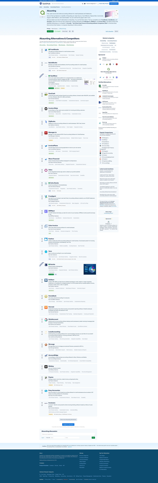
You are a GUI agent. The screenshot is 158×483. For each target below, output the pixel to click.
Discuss (56, 465)
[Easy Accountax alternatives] (45, 390)
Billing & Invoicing (105, 43)
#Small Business (70, 45)
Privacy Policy (48, 479)
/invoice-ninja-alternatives (47, 106)
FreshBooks (104, 19)
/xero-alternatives (45, 249)
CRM (41, 476)
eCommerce (70, 476)
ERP (115, 45)
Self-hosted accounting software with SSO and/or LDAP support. (108, 183)
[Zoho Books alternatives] (45, 183)
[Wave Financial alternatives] (45, 159)
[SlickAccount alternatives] (45, 319)
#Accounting (42, 45)
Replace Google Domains (105, 467)
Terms (53, 479)
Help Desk (45, 476)
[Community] (85, 3)
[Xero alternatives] (45, 251)
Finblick (108, 224)
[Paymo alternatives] (45, 377)
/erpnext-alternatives (45, 209)
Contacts (51, 465)
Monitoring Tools (97, 476)
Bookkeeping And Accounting (107, 45)
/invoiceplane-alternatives (47, 144)
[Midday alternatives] (45, 366)
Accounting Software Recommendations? (108, 191)
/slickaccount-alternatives (46, 317)
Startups (54, 0)
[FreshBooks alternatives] (45, 49)
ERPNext (93, 21)
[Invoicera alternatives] (45, 403)
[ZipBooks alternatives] (45, 121)
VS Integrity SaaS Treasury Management (107, 148)
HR (74, 476)
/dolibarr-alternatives (45, 278)
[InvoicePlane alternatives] (45, 146)
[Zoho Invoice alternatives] (45, 226)
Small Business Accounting (105, 51)
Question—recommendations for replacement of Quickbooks (106, 171)
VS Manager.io (105, 137)
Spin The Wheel (79, 479)
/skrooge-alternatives (45, 342)
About (60, 465)
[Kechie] (45, 264)
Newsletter (81, 467)
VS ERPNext (104, 139)
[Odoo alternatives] (45, 170)
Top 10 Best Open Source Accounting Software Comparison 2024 (90, 23)
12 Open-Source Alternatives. (49, 42)
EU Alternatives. (59, 42)
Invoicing (113, 47)
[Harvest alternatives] (45, 307)
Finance (104, 476)
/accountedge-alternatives (47, 353)
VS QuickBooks (105, 141)
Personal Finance (105, 49)
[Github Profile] (73, 31)
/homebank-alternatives (46, 294)
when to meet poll (92, 479)
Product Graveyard (103, 463)
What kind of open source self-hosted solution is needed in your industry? (107, 179)
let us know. (114, 206)
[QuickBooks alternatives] (45, 63)
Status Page (64, 31)
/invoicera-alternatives (46, 401)
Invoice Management (106, 47)
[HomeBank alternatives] (45, 296)
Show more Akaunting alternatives (68, 419)
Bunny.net (66, 479)
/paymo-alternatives (45, 375)
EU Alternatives (103, 469)
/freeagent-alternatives (46, 194)
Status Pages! (82, 461)
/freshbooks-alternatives (46, 48)
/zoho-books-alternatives (46, 181)
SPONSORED (41, 75)
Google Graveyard (103, 465)
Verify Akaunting (109, 31)
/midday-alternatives (45, 364)
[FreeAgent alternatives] (45, 196)
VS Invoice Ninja (105, 145)
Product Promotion (44, 465)
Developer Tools (50, 474)
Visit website (50, 31)
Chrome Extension (83, 459)
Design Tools (58, 474)
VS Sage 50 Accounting (107, 153)
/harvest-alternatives (45, 305)
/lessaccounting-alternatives (47, 330)
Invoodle (69, 23)
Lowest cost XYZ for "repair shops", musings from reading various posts (107, 175)
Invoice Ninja (102, 21)
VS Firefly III (104, 159)
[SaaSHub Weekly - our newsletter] (82, 3)
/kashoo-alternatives (45, 237)
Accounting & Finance (112, 40)
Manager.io (87, 21)
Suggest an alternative (68, 424)
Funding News (82, 463)
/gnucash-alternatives (46, 92)
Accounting (103, 40)
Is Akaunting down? (108, 213)
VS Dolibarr (104, 155)
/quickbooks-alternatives (46, 61)
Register (113, 0)
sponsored (70, 446)
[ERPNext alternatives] (45, 211)
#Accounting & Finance (52, 45)
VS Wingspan (105, 151)
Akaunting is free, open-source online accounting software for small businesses (108, 195)
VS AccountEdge (106, 163)
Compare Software (83, 457)
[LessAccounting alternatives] (45, 332)
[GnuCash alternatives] (45, 94)
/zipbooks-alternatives (46, 120)
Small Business (112, 49)
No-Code (43, 474)
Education (109, 476)
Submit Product (114, 3)
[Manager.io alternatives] (45, 132)
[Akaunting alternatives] (42, 13)
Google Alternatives (104, 459)
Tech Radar (102, 455)
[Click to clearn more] (79, 446)
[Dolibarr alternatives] (45, 280)
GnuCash (49, 21)
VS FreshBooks (105, 143)
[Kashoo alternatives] (45, 239)
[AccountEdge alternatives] (45, 355)
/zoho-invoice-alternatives (47, 224)
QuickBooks (111, 19)
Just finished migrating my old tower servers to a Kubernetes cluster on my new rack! (108, 188)
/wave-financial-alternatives (47, 157)
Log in (43, 437)
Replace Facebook (103, 457)
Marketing (57, 476)
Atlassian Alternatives (104, 461)
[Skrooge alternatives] (45, 344)
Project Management (87, 476)
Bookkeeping (112, 43)
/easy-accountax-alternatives (47, 389)
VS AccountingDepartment (108, 157)
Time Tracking (114, 51)
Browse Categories (83, 455)
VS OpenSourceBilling (107, 161)
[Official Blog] (70, 31)
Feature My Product (104, 3)
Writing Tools (79, 476)
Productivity (51, 476)
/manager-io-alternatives (46, 131)
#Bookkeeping (62, 45)
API (63, 465)
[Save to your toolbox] (42, 17)
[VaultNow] (45, 76)
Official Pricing (62, 28)
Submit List (82, 465)
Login (117, 0)
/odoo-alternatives (45, 168)
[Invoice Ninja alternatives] (45, 108)
